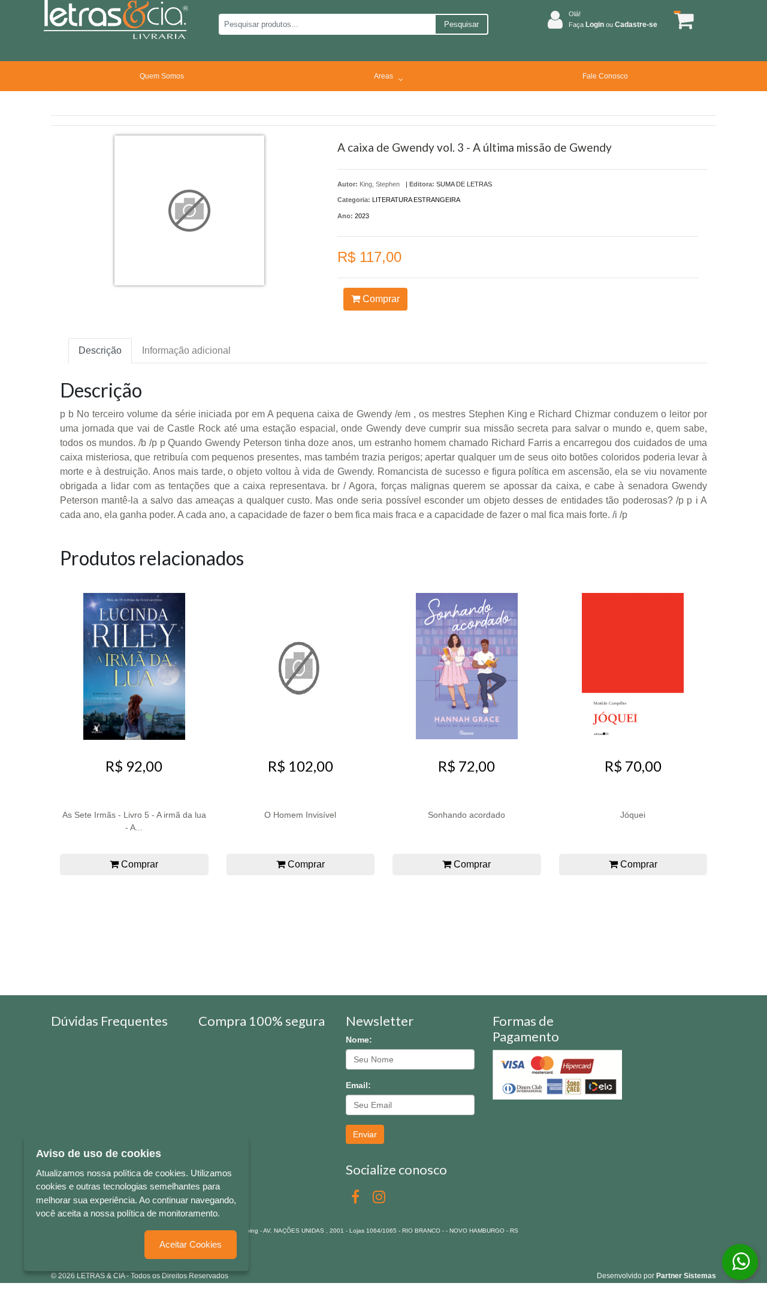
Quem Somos (162, 76)
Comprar (380, 299)
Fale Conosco (605, 76)
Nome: (359, 1039)
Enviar (365, 1134)
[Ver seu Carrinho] (682, 20)
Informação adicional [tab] (186, 350)
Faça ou (613, 24)
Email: (358, 1085)
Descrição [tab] (100, 350)
